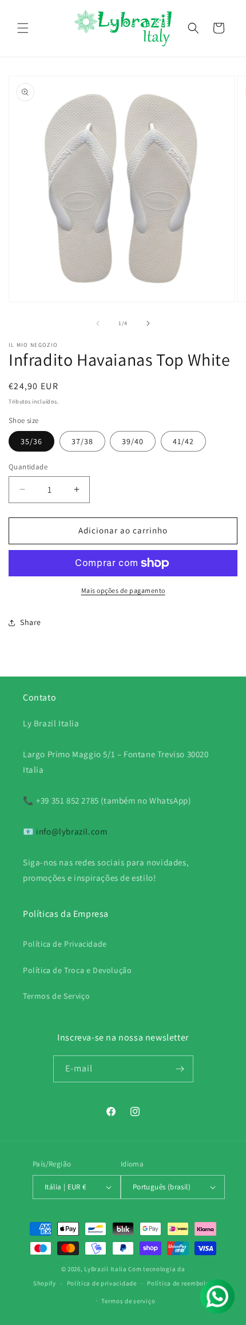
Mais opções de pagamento (123, 590)
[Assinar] (180, 1068)
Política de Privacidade (65, 944)
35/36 (31, 441)
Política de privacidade (102, 1283)
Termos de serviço (128, 1301)
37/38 (82, 441)
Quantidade (28, 467)
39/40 (133, 441)
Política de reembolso (180, 1283)
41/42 (183, 441)
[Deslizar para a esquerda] (97, 323)
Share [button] (30, 622)
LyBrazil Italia (105, 1269)
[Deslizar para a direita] (148, 323)
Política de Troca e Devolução (77, 970)
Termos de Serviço (56, 996)
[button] (22, 28)
